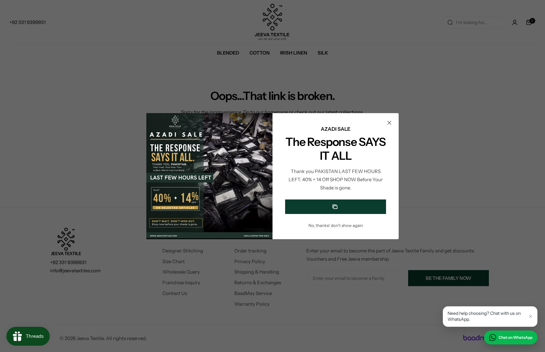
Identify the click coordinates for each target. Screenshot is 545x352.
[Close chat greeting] (530, 316)
